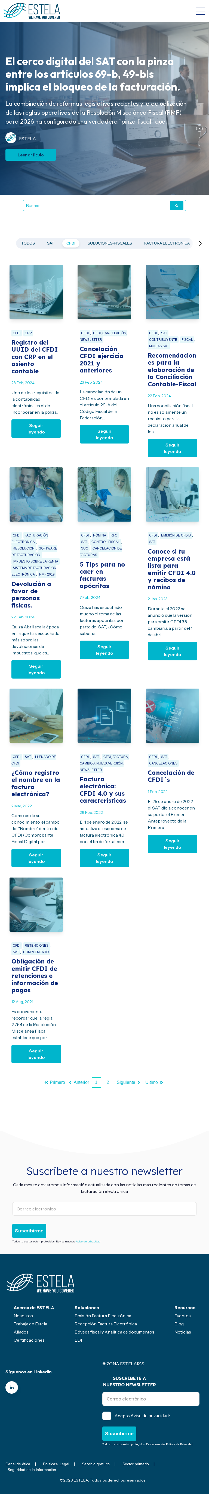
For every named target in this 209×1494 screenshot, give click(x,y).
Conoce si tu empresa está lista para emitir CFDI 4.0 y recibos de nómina (172, 569)
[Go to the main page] (31, 11)
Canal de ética (17, 1464)
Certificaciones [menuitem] (29, 1340)
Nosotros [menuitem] (23, 1315)
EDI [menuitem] (78, 1340)
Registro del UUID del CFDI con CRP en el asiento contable (34, 357)
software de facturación (34, 552)
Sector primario (135, 1464)
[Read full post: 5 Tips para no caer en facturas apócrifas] (104, 494)
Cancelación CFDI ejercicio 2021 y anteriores (101, 359)
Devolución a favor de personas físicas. (31, 594)
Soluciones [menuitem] (87, 1307)
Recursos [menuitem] (184, 1307)
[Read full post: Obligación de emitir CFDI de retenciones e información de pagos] (36, 904)
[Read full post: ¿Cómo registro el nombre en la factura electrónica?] (36, 716)
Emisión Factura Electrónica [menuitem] (103, 1315)
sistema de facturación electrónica (33, 571)
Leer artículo (31, 159)
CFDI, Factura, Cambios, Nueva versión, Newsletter (104, 763)
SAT (50, 243)
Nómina (99, 535)
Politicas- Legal (56, 1464)
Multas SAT (159, 346)
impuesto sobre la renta (35, 561)
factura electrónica (167, 243)
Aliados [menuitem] (21, 1332)
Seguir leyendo (36, 429)
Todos (28, 243)
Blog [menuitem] (179, 1323)
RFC (113, 535)
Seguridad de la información (32, 1469)
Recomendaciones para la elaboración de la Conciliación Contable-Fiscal (172, 370)
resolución (24, 548)
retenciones (36, 945)
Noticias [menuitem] (182, 1332)
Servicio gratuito (96, 1464)
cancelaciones (163, 763)
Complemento (36, 952)
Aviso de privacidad (88, 1241)
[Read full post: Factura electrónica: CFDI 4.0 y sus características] (104, 716)
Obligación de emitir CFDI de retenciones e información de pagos (34, 976)
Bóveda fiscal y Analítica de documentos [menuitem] (114, 1332)
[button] (199, 128)
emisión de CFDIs (176, 535)
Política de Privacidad (179, 1444)
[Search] (176, 205)
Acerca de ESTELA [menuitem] (34, 1307)
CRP (28, 333)
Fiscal (187, 340)
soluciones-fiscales (110, 243)
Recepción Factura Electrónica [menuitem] (106, 1323)
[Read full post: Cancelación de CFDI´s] (172, 716)
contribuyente (163, 340)
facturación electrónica (29, 539)
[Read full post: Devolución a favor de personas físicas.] (36, 494)
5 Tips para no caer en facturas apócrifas (102, 575)
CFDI (70, 243)
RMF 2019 (47, 574)
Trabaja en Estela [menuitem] (30, 1323)
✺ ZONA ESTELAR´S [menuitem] (123, 1363)
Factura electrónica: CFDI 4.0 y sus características (103, 789)
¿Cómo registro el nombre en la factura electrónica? (35, 783)
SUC (84, 548)
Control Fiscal (105, 542)
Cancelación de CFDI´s (171, 776)
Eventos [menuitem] (182, 1315)
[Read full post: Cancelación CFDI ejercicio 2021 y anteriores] (104, 292)
